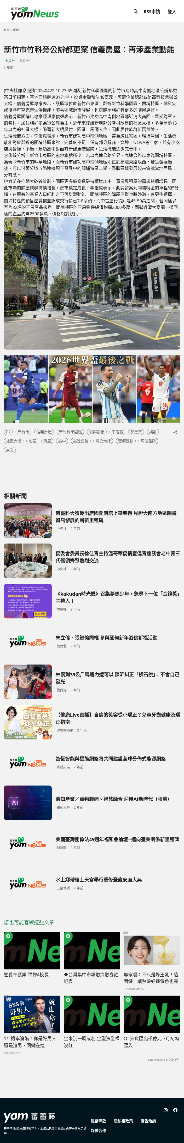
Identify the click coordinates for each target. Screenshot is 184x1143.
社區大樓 (13, 441)
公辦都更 (96, 432)
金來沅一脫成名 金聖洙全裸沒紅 (92, 1042)
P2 (8, 432)
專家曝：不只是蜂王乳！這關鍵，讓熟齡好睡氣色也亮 (151, 978)
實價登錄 (125, 441)
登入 (172, 11)
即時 (16, 30)
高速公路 (80, 441)
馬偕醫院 (148, 441)
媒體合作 (98, 1130)
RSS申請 (152, 11)
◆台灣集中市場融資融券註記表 (91, 978)
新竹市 (23, 432)
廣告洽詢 (148, 1121)
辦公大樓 (103, 441)
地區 (32, 441)
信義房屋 (44, 432)
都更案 (136, 432)
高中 (62, 441)
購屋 (47, 441)
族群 (153, 432)
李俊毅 (117, 432)
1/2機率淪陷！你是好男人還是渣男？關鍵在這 (30, 1042)
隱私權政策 (123, 1121)
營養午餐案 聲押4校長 (26, 975)
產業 (10, 450)
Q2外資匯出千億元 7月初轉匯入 (151, 1042)
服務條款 (98, 1121)
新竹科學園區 (70, 432)
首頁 (7, 30)
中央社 (10, 60)
